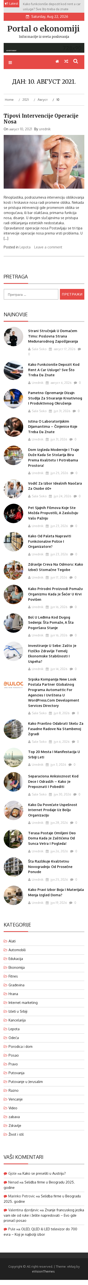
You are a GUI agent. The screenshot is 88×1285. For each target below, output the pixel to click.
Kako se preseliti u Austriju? (44, 1173)
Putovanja (16, 1073)
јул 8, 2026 (61, 713)
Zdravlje (15, 1125)
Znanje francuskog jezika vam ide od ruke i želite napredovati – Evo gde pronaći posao (44, 1215)
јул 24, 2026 (62, 496)
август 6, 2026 (61, 383)
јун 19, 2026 (58, 903)
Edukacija (16, 959)
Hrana (13, 994)
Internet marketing (23, 1002)
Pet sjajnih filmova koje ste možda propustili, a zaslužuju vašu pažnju (53, 513)
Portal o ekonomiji (43, 29)
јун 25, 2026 (59, 879)
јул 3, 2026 (58, 764)
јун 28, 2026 (59, 823)
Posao (14, 1055)
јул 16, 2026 (58, 607)
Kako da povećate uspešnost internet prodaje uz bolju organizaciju (52, 810)
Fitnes (13, 976)
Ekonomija (17, 967)
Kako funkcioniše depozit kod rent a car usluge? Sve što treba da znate (53, 369)
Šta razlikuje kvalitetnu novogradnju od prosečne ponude (50, 866)
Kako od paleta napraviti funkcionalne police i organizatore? (49, 541)
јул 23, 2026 (59, 526)
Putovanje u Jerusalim (26, 1082)
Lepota (25, 247)
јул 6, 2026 (61, 742)
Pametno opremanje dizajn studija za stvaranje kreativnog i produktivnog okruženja (55, 398)
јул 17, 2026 (58, 577)
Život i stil (16, 1134)
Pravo (13, 1064)
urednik (45, 129)
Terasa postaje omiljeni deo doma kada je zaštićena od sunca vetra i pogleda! (52, 838)
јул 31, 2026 (61, 411)
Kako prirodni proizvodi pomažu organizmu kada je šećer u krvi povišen (55, 594)
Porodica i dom (21, 1046)
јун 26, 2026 (59, 851)
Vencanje (16, 1099)
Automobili (17, 950)
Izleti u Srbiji (18, 1011)
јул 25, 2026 (59, 473)
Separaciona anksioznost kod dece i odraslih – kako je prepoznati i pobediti (53, 781)
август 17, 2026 (64, 349)
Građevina (16, 985)
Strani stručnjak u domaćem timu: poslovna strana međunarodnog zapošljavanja (53, 336)
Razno (14, 1090)
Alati (12, 941)
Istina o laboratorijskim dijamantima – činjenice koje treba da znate (52, 426)
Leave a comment (48, 247)
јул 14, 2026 (58, 669)
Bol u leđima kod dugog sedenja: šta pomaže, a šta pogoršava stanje (51, 622)
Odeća (14, 1038)
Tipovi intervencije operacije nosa (41, 119)
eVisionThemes (43, 1271)
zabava (14, 1117)
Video (13, 1108)
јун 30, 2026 (62, 794)
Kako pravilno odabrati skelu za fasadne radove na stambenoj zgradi (55, 728)
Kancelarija (17, 1020)
